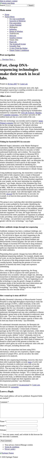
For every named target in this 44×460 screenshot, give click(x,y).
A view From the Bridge (18, 48)
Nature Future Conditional (19, 50)
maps (30, 362)
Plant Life (13, 42)
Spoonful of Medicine (17, 21)
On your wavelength (17, 19)
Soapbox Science (15, 38)
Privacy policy (10, 449)
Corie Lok (24, 84)
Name (3, 421)
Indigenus (13, 29)
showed (9, 194)
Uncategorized (24, 385)
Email (3, 426)
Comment (4, 402)
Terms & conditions (12, 447)
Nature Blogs (10, 17)
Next (12, 59)
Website (3, 430)
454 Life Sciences (27, 113)
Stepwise (12, 36)
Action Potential (15, 25)
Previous (4, 59)
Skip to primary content (8, 1)
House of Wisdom (16, 31)
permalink (14, 387)
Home (7, 15)
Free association (15, 23)
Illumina (38, 113)
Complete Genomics (10, 115)
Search (2, 5)
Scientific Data (14, 46)
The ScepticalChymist (17, 44)
